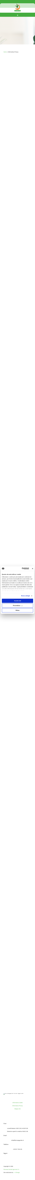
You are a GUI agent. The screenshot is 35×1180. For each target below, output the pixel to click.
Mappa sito (17, 1109)
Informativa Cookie (17, 1102)
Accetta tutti (17, 600)
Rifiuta (17, 610)
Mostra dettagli (25, 595)
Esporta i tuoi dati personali (13, 714)
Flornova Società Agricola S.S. (11, 1169)
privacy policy (9, 487)
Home (5, 52)
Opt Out (10, 464)
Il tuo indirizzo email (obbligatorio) (13, 718)
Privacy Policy (23, 492)
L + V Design (16, 1172)
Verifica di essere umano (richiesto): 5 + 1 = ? (16, 723)
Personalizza (16, 605)
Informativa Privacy (17, 1105)
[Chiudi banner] (32, 568)
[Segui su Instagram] (19, 1)
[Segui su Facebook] (16, 1)
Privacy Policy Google (25, 529)
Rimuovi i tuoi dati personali (13, 716)
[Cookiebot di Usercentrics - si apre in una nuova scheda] (22, 569)
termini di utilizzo (20, 487)
